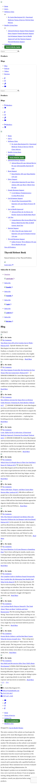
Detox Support (12, 33)
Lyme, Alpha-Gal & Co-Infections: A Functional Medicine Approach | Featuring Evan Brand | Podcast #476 (17, 435)
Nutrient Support (25, 39)
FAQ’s (6, 9)
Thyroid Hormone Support (16, 42)
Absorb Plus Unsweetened (19, 201)
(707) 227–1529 (7, 696)
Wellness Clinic (9, 12)
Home (6, 6)
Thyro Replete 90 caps (18, 244)
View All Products (10, 247)
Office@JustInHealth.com (10, 691)
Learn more (8, 265)
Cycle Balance (16, 193)
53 (7, 682)
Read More (28, 359)
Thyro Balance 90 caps (29, 242)
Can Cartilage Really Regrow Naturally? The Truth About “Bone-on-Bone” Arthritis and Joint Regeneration (17, 609)
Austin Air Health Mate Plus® (26, 214)
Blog (5, 66)
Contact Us (7, 44)
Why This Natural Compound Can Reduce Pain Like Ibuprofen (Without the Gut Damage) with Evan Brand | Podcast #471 (18, 519)
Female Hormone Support (26, 33)
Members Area (9, 723)
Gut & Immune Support (15, 36)
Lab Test (17, 39)
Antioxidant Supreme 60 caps (20, 182)
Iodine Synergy (16, 242)
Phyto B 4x (20, 196)
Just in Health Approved (15, 209)
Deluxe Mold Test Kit (18, 223)
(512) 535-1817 (7, 693)
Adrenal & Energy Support (16, 31)
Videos (6, 71)
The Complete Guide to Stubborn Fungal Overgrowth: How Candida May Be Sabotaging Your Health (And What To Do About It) (18, 579)
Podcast (6, 68)
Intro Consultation (12, 721)
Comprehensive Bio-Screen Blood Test (23, 220)
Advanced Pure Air (17, 212)
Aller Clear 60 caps (17, 231)
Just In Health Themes (16, 728)
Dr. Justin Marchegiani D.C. (17, 17)
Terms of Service (19, 20)
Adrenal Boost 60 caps (18, 163)
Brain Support (29, 31)
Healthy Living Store (11, 25)
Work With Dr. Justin (13, 47)
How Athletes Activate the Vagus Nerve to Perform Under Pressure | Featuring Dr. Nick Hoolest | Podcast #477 (17, 402)
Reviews (7, 74)
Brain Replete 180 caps (18, 174)
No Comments (7, 340)
